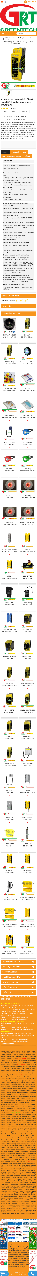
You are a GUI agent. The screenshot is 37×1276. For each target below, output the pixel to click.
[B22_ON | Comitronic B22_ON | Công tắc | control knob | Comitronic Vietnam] (27, 459)
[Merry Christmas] (4, 1238)
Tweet (15, 112)
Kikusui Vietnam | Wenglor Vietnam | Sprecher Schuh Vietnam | (18, 1051)
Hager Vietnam (11, 1075)
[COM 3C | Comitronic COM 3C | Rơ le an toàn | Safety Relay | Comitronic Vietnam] (9, 673)
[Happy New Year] (33, 1238)
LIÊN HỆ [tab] (27, 156)
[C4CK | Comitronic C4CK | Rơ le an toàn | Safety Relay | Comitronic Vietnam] (9, 700)
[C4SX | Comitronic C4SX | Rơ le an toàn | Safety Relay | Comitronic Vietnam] (27, 673)
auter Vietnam (16, 1068)
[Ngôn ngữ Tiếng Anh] (5, 2)
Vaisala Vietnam (6, 1070)
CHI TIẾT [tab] (5, 152)
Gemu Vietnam (11, 1120)
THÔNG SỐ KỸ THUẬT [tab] (19, 152)
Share (5, 112)
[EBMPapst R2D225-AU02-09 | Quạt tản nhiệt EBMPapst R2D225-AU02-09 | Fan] (9, 325)
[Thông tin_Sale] (33, 1261)
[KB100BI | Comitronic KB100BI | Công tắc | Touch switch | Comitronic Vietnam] (9, 513)
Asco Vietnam (27, 1066)
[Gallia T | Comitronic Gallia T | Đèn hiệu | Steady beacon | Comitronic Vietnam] (27, 379)
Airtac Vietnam (21, 1161)
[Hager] (4, 1224)
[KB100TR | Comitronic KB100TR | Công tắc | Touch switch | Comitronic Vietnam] (9, 486)
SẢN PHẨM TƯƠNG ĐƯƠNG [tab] (11, 156)
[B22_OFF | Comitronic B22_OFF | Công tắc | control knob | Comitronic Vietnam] (9, 459)
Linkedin (25, 112)
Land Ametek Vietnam (28, 1068)
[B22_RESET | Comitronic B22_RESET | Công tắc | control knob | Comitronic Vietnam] (27, 432)
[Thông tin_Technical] (4, 1261)
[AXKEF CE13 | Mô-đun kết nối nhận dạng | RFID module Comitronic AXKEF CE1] (18, 68)
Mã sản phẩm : (8, 116)
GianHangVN (22, 1275)
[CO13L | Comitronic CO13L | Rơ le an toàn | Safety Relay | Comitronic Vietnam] (27, 700)
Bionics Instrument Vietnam (22, 1073)
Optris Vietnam (16, 1070)
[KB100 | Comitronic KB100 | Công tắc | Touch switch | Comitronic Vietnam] (27, 513)
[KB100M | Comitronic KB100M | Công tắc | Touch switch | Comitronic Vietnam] (27, 486)
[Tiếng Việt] (2, 2)
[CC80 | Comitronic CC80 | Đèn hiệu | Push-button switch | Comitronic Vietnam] (9, 379)
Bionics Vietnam (7, 1073)
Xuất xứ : (10, 119)
